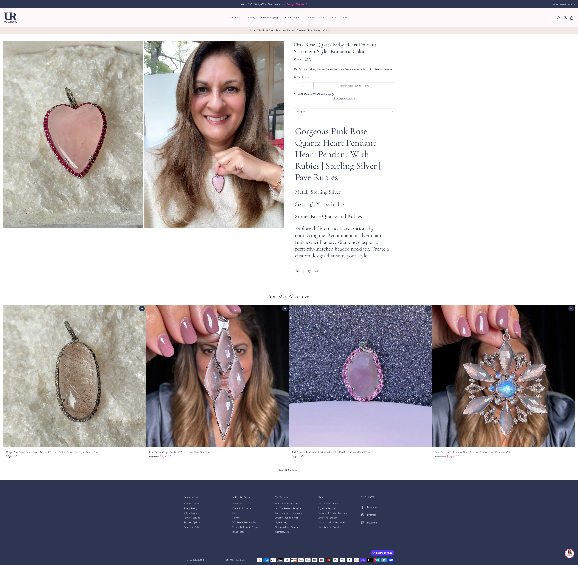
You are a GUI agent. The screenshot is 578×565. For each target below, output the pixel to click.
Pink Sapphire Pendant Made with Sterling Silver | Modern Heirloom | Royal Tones (331, 452)
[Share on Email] (316, 271)
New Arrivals (236, 17)
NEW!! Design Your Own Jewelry (264, 4)
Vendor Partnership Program (246, 527)
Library (333, 17)
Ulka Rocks (240, 560)
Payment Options (192, 522)
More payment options (344, 98)
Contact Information (242, 508)
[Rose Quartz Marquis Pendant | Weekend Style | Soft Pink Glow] (217, 376)
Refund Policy (190, 513)
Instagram (372, 522)
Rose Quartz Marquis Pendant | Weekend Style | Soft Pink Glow (179, 452)
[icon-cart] (571, 17)
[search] (558, 18)
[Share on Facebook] (303, 271)
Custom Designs (292, 17)
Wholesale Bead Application (246, 522)
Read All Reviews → (289, 470)
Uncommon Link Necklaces (331, 522)
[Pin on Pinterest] (309, 271)
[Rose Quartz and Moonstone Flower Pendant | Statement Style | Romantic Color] (503, 376)
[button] (353, 85)
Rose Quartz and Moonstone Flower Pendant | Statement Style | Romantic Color (473, 452)
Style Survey (281, 522)
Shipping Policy (191, 503)
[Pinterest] (364, 515)
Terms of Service (192, 518)
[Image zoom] (73, 134)
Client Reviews (282, 532)
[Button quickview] (142, 308)
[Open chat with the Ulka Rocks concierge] (569, 553)
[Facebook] (364, 507)
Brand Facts (238, 532)
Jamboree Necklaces (328, 518)
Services (236, 518)
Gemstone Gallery (315, 17)
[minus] (297, 86)
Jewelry (251, 17)
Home (252, 30)
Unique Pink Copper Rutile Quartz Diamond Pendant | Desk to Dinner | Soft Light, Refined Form (52, 452)
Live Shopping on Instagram (288, 513)
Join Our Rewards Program (288, 508)
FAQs (235, 513)
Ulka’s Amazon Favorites (329, 527)
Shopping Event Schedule (287, 527)
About (345, 17)
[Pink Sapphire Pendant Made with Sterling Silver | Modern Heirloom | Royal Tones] (360, 376)
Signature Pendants (327, 508)
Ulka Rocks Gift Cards (328, 503)
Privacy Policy (190, 508)
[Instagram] (364, 522)
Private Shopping (269, 17)
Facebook (372, 507)
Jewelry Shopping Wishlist (288, 518)
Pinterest (371, 515)
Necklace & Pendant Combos (332, 513)
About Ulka (237, 503)
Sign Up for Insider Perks (287, 503)
